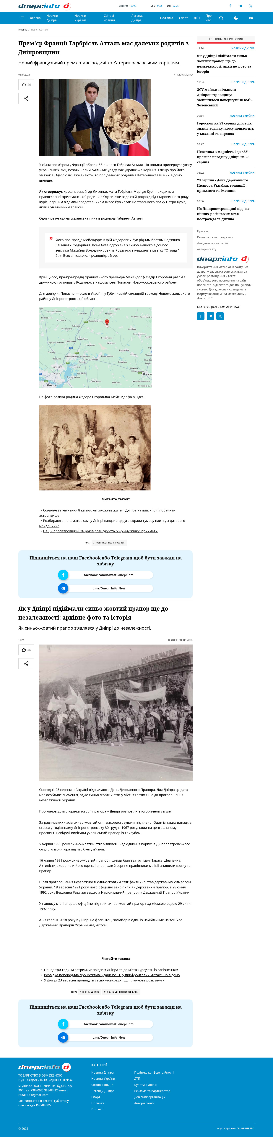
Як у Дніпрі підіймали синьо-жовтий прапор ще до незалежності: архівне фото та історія (224, 64)
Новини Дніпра (52, 18)
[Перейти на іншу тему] (236, 18)
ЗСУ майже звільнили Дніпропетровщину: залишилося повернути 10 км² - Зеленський (225, 97)
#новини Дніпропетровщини (121, 991)
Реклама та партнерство (215, 237)
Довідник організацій (212, 243)
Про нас (209, 18)
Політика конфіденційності (154, 1072)
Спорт (183, 18)
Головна (35, 18)
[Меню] (22, 18)
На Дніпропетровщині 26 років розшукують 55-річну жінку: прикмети (100, 531)
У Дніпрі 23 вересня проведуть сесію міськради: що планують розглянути (104, 980)
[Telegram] (240, 6)
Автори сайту (206, 249)
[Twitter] (251, 6)
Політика (166, 18)
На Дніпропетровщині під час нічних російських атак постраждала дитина (223, 213)
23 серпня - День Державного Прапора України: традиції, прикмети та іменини (222, 185)
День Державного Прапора (132, 789)
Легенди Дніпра (137, 18)
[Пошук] (221, 18)
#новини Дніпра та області (109, 542)
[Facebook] (230, 6)
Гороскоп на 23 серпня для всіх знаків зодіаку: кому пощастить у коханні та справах (225, 128)
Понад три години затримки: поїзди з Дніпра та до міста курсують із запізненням (111, 970)
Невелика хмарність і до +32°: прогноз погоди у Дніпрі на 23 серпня (223, 156)
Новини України (80, 18)
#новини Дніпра (89, 991)
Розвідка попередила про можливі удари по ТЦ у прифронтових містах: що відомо (112, 975)
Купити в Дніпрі (145, 1085)
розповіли (129, 811)
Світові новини (109, 18)
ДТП (197, 18)
